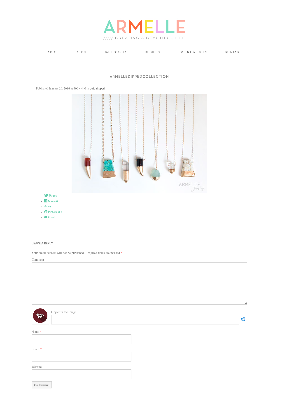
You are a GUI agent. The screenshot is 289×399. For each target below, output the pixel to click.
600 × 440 (80, 88)
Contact (233, 52)
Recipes (153, 52)
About (54, 52)
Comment (38, 259)
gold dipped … (99, 88)
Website (37, 366)
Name (37, 331)
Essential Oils (193, 52)
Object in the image (63, 312)
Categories (116, 52)
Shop (82, 52)
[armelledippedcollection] (139, 143)
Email (37, 349)
